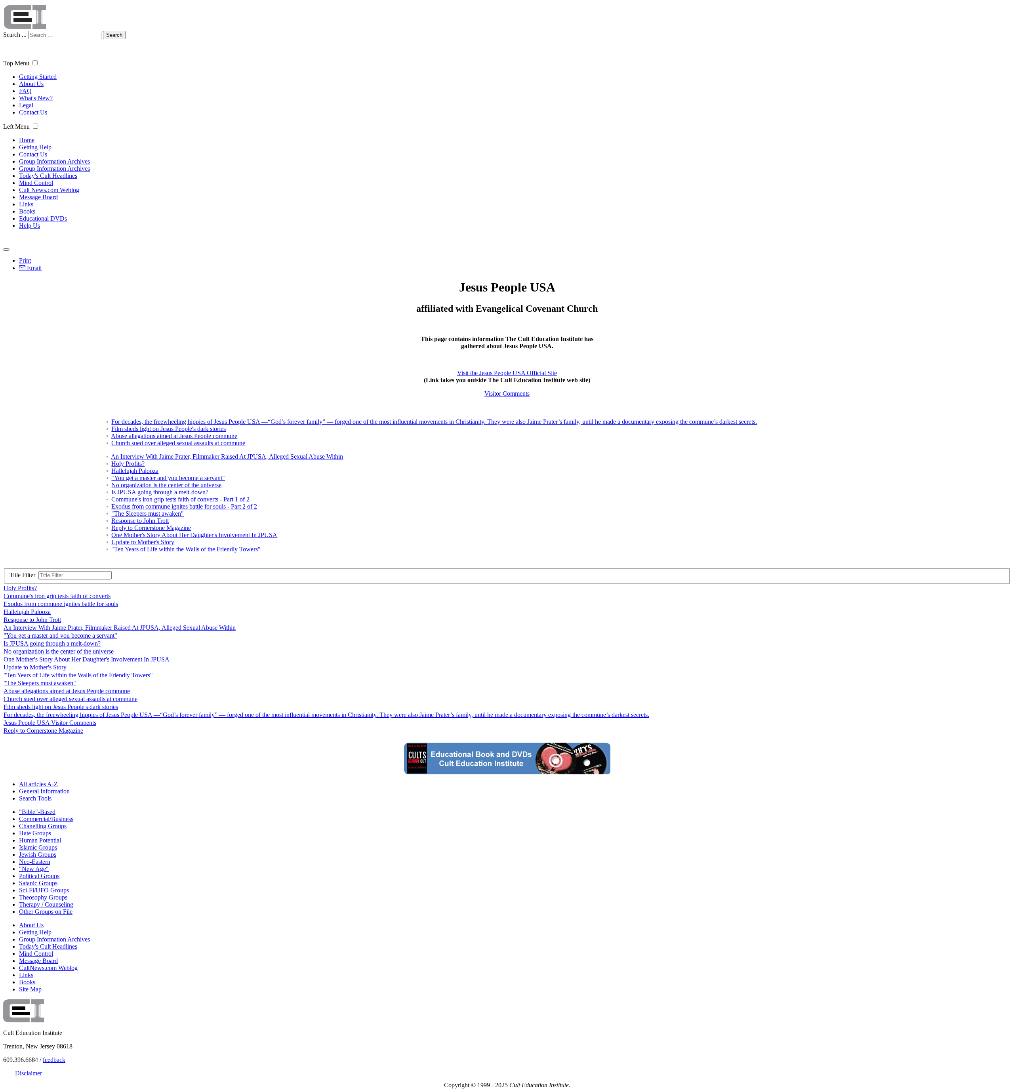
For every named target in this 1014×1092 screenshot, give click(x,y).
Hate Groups (35, 833)
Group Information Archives (54, 161)
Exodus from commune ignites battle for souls (61, 603)
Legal (26, 105)
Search (114, 35)
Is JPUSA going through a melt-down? (159, 492)
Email (33, 268)
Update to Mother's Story (142, 542)
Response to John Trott (140, 520)
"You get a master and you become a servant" (168, 478)
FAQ (25, 91)
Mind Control (36, 182)
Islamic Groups (38, 847)
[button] (35, 62)
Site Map (30, 989)
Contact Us (33, 112)
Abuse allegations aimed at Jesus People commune (174, 436)
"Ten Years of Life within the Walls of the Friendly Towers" (186, 549)
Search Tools (35, 798)
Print (25, 260)
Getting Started (38, 76)
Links (26, 204)
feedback (54, 1059)
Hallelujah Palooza (134, 470)
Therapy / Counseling (46, 904)
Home (26, 140)
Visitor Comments (507, 393)
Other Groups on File (45, 911)
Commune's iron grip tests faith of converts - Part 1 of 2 (180, 499)
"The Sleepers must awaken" (147, 513)
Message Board (38, 197)
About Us (31, 83)
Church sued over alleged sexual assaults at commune (178, 443)
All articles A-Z (38, 784)
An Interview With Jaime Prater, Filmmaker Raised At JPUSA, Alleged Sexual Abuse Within (227, 456)
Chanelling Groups (43, 826)
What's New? (36, 98)
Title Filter (24, 575)
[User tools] (6, 249)
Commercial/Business (46, 819)
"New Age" (34, 868)
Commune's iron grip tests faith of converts (57, 596)
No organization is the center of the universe (166, 485)
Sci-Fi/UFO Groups (44, 890)
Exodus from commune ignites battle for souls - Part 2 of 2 (184, 506)
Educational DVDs (43, 218)
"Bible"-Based (37, 811)
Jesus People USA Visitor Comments (50, 722)
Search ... (15, 34)
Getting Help (35, 147)
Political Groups (39, 876)
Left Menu (16, 126)
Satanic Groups (38, 883)
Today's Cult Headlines (48, 175)
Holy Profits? (128, 463)
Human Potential (40, 840)
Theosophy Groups (43, 897)
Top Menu (16, 63)
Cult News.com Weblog (49, 190)
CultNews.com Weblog (48, 967)
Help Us (29, 225)
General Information (44, 791)
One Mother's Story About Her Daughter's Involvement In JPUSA (194, 535)
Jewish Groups (37, 854)
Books (27, 211)
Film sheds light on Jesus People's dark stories (168, 428)
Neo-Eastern (34, 861)
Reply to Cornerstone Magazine (151, 527)
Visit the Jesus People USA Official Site (507, 373)
